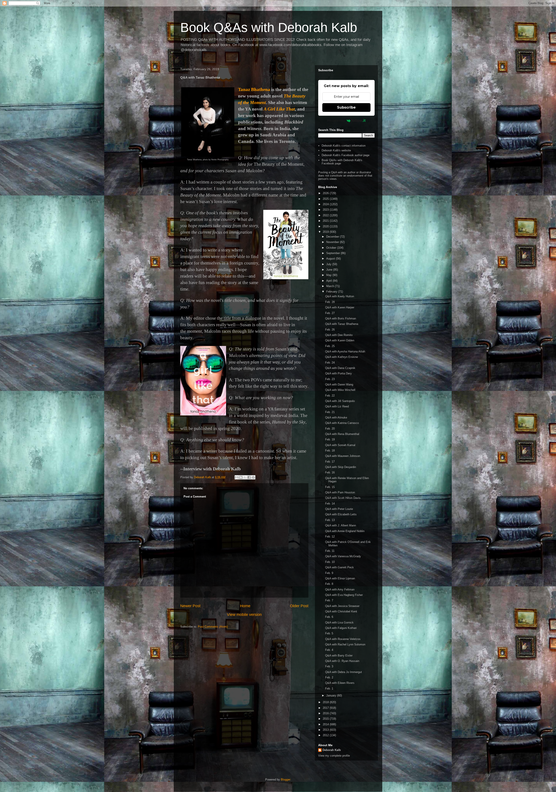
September (333, 253)
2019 (326, 231)
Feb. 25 (330, 346)
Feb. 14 (330, 503)
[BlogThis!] (241, 477)
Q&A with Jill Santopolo (340, 401)
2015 (326, 718)
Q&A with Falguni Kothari (341, 628)
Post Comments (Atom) (213, 626)
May (329, 275)
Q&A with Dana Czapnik (340, 368)
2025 (326, 198)
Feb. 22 (330, 395)
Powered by (336, 120)
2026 (326, 193)
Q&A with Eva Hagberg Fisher (344, 595)
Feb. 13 (330, 520)
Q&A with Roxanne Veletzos (343, 639)
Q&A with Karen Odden (339, 340)
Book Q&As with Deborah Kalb (268, 27)
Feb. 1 (329, 688)
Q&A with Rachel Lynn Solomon (345, 644)
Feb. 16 (330, 472)
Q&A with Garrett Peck (339, 567)
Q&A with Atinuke (336, 417)
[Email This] (237, 477)
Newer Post (190, 606)
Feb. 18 (330, 450)
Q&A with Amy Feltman (339, 589)
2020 (326, 226)
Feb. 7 (329, 600)
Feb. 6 (329, 616)
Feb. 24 (330, 362)
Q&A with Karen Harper (339, 307)
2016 (326, 713)
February (332, 291)
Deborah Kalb (332, 750)
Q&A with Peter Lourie (339, 509)
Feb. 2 (329, 677)
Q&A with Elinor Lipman (340, 578)
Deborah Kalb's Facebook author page (345, 155)
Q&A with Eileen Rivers (339, 683)
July (329, 264)
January (331, 695)
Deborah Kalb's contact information (344, 145)
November (333, 242)
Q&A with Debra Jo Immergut (343, 672)
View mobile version (244, 614)
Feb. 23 (330, 379)
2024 (326, 204)
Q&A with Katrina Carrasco (342, 423)
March (330, 286)
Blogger (285, 779)
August (331, 258)
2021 (326, 220)
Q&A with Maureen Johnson (342, 456)
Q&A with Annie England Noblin (344, 531)
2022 (326, 215)
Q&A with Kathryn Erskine (341, 357)
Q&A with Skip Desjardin (340, 467)
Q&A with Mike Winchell (340, 390)
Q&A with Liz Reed (337, 406)
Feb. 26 (330, 329)
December (333, 236)
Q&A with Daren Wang (339, 384)
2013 (326, 729)
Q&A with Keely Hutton (339, 296)
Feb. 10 (330, 562)
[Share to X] (245, 477)
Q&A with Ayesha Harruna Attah (345, 351)
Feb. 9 (329, 573)
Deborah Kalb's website (336, 150)
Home (245, 606)
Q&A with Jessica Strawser (342, 606)
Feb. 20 (330, 428)
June (329, 269)
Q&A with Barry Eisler (338, 655)
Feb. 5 (329, 633)
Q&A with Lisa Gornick (339, 622)
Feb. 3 (329, 666)
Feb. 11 (329, 550)
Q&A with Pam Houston (340, 492)
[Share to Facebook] (249, 477)
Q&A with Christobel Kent (341, 611)
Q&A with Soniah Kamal (340, 445)
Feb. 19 (330, 439)
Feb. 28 (330, 302)
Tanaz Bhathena (254, 89)
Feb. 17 (330, 461)
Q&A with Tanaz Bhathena (341, 324)
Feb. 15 (330, 487)
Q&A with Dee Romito (338, 335)
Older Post (299, 606)
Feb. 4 (329, 649)
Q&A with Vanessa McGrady (343, 556)
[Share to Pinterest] (253, 477)
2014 (326, 724)
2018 (326, 702)
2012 (326, 735)
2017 (326, 707)
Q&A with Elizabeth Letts (341, 514)
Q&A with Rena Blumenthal (342, 434)
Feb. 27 (330, 313)
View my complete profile (334, 755)
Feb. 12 (330, 536)
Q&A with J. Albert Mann (340, 525)
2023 (326, 209)
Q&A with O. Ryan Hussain (342, 661)
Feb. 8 (329, 583)
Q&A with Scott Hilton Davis (343, 497)
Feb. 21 (330, 412)
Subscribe (346, 107)
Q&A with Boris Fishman (340, 318)
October (331, 247)
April (329, 280)
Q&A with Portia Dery (338, 373)
